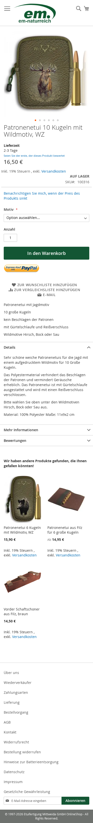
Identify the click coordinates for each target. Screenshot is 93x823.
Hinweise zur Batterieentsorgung (31, 762)
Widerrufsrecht (16, 742)
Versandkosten (53, 171)
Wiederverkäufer (17, 682)
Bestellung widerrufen (22, 752)
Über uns (11, 672)
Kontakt (10, 732)
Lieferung (12, 702)
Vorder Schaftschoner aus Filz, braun (22, 611)
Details (9, 347)
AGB (7, 722)
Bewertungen (15, 440)
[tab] (46, 347)
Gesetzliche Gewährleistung (27, 791)
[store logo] (35, 13)
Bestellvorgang (16, 712)
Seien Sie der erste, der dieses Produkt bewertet (34, 155)
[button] (35, 120)
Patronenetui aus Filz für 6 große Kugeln (64, 530)
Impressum (13, 781)
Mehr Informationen (21, 429)
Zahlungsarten (16, 692)
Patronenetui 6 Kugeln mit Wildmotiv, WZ (22, 530)
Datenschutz (14, 771)
